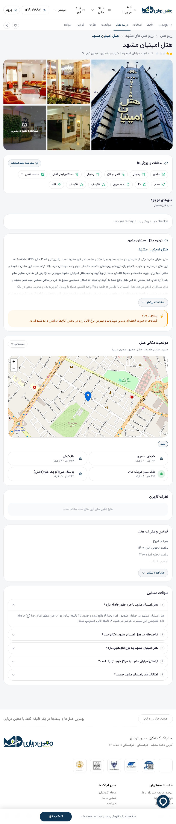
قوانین (80, 25)
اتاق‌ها (150, 25)
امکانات (137, 25)
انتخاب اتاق (56, 816)
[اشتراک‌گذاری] (6, 25)
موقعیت (106, 25)
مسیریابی (19, 344)
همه (163, 444)
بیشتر (62, 10)
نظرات (92, 25)
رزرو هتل (166, 35)
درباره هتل (122, 25)
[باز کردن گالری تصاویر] (132, 105)
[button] (88, 396)
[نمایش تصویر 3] (24, 82)
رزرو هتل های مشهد (139, 35)
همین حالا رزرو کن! (155, 719)
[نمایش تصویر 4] (68, 128)
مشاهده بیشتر (155, 302)
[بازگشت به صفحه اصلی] (157, 10)
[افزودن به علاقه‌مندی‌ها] (15, 25)
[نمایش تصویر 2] (68, 82)
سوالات (67, 25)
